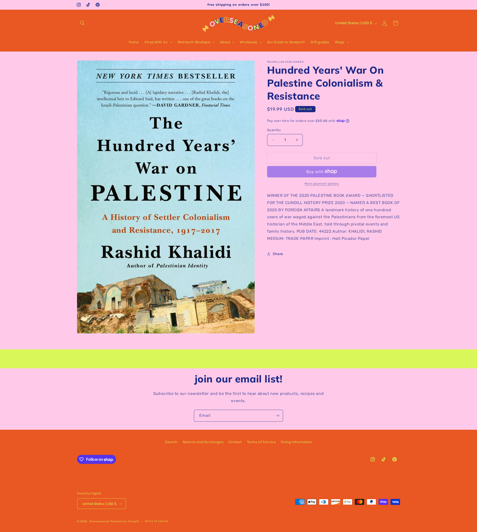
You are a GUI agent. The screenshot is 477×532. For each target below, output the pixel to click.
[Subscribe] (277, 416)
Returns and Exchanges (203, 442)
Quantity (274, 130)
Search (171, 442)
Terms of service (156, 521)
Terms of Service (261, 442)
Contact (235, 442)
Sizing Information (296, 442)
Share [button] (278, 254)
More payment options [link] (322, 183)
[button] (82, 23)
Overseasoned (99, 521)
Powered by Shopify (125, 521)
